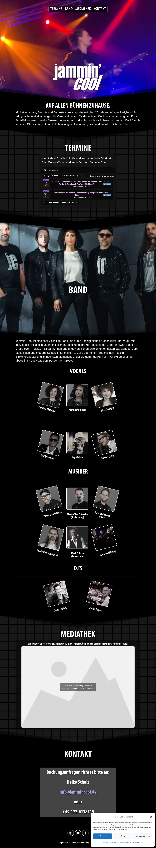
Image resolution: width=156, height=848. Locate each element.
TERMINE (56, 9)
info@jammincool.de (78, 792)
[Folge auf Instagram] (71, 833)
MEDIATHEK (83, 9)
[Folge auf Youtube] (78, 833)
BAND (69, 9)
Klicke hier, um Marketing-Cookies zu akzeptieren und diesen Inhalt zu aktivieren (77, 687)
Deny (123, 836)
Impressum (138, 842)
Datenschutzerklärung (110, 842)
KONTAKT (99, 9)
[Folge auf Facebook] (85, 833)
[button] (151, 817)
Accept (102, 836)
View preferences (143, 836)
